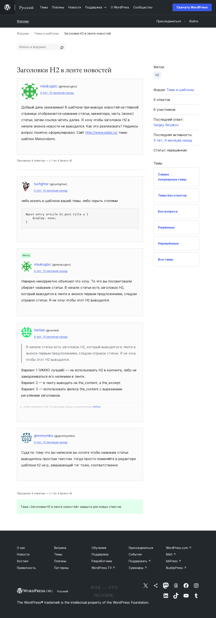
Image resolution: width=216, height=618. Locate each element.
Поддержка (100, 554)
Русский (62, 591)
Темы (58, 554)
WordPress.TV (103, 568)
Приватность (26, 568)
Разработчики (102, 561)
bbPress (173, 561)
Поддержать (140, 561)
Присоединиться (141, 548)
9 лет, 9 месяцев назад (173, 140)
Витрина (60, 548)
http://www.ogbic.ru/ (101, 132)
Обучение (99, 548)
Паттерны (61, 568)
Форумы (23, 21)
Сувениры (138, 568)
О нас (21, 548)
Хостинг (23, 561)
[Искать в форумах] (62, 47)
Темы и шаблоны (46, 33)
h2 (157, 75)
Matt (171, 554)
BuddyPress (176, 568)
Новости (23, 554)
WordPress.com (179, 548)
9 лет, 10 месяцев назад (57, 92)
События (135, 554)
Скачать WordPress (192, 7)
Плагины (60, 561)
